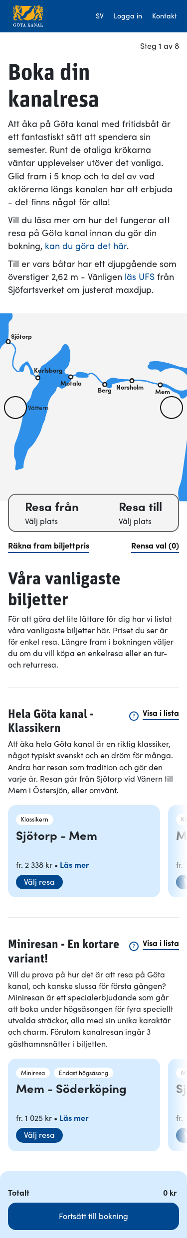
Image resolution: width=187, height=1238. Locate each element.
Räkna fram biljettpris (48, 545)
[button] (15, 407)
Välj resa (39, 882)
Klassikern (34, 819)
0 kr (171, 1193)
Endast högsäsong (83, 1073)
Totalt (18, 1193)
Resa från (52, 507)
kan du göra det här (86, 246)
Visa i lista (161, 713)
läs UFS (140, 276)
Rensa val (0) (155, 545)
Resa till (140, 507)
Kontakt (164, 15)
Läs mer (74, 865)
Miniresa (33, 1073)
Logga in (128, 15)
